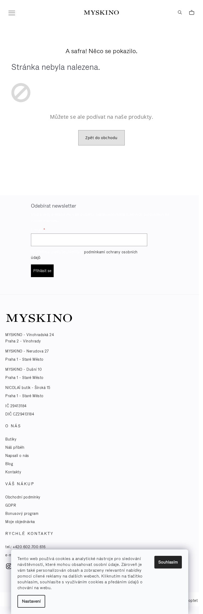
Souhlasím (168, 562)
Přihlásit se (42, 270)
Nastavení (31, 601)
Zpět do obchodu (101, 137)
